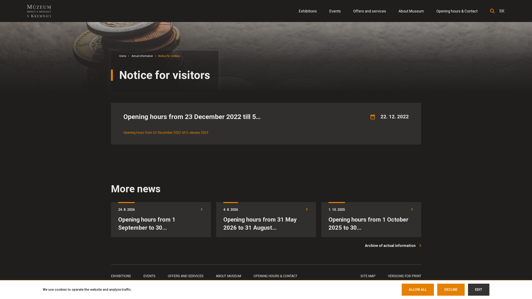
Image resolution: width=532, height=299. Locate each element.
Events (335, 11)
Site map (368, 276)
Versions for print (404, 276)
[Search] (492, 11)
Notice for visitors (169, 56)
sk (501, 11)
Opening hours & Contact (457, 11)
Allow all (418, 290)
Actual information (142, 56)
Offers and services (369, 11)
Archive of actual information (390, 245)
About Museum (411, 11)
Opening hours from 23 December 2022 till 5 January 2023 (165, 133)
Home (122, 56)
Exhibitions (308, 11)
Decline (451, 290)
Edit (478, 290)
